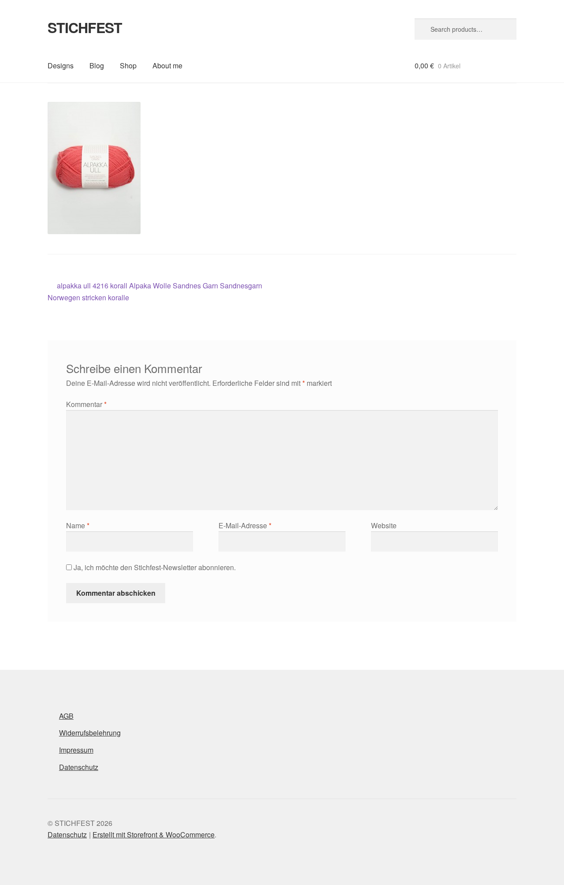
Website (384, 525)
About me (167, 65)
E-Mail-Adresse (245, 525)
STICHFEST (85, 27)
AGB (66, 716)
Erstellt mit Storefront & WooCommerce (154, 834)
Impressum (76, 750)
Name (77, 525)
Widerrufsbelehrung (90, 733)
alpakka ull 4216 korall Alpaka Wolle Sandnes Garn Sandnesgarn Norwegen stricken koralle (155, 291)
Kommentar (86, 404)
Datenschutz (78, 767)
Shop (128, 65)
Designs (61, 65)
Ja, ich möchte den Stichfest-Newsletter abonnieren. (154, 567)
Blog (96, 65)
